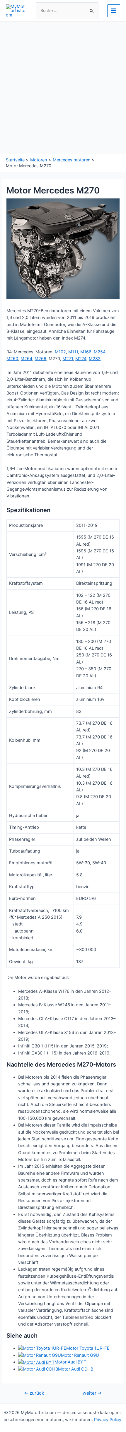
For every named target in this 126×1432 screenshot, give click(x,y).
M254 (99, 352)
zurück (34, 1393)
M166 (85, 352)
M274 (80, 358)
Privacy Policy (107, 1419)
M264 (26, 358)
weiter (92, 1393)
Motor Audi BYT (70, 1362)
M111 (73, 352)
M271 (67, 358)
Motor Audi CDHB (75, 1369)
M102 (60, 352)
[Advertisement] (63, 88)
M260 (12, 358)
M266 (40, 358)
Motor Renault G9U (80, 1355)
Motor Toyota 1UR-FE (88, 1348)
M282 (95, 358)
